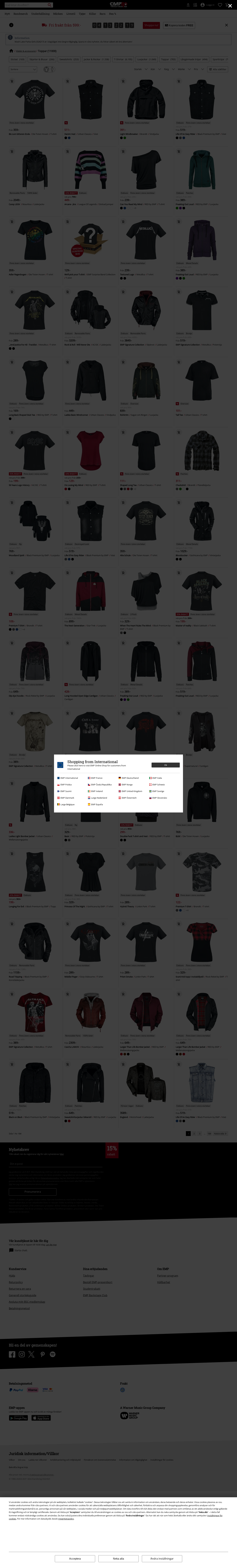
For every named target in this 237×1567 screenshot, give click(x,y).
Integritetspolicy (66, 1518)
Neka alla (118, 1558)
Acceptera (75, 1558)
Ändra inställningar (162, 1558)
